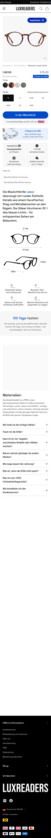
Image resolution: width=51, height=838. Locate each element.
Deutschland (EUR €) (15, 809)
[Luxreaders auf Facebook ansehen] (11, 801)
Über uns (6, 738)
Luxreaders (13, 814)
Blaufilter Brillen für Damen (16, 177)
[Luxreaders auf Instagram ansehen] (5, 801)
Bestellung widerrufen (12, 756)
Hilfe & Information (13, 722)
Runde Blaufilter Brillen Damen (17, 182)
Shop (6, 765)
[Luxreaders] (25, 8)
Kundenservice (9, 729)
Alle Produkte (20, 65)
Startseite (7, 65)
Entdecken (9, 775)
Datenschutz (8, 752)
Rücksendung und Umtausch (15, 734)
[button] (40, 8)
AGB (5, 747)
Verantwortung (9, 743)
